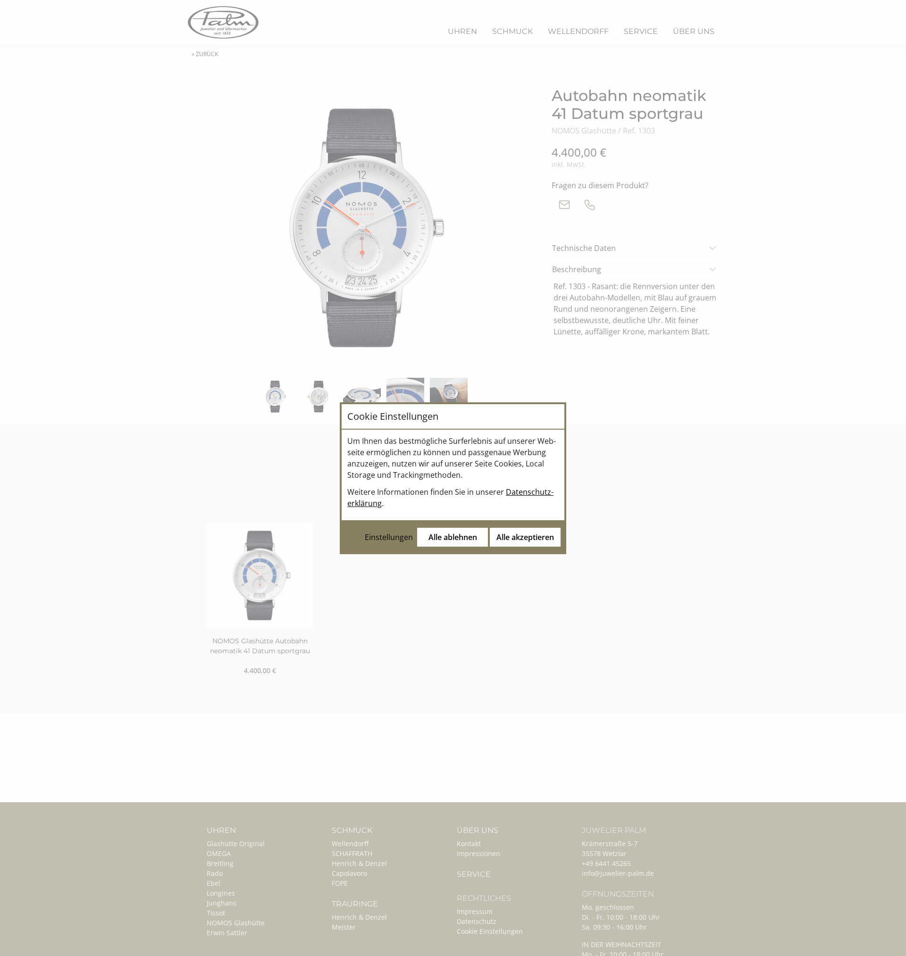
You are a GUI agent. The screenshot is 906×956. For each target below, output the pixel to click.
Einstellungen (389, 537)
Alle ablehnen (452, 537)
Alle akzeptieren (525, 537)
